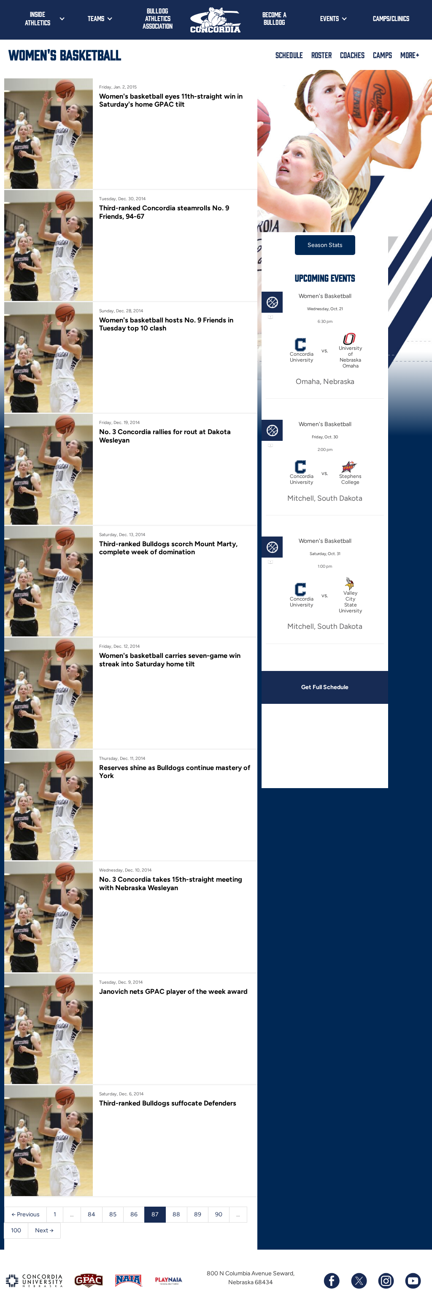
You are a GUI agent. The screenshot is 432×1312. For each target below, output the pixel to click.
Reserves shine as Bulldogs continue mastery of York (174, 771)
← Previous (25, 1214)
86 (134, 1214)
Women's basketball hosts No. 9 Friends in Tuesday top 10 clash (166, 324)
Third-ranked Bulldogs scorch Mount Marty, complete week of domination (168, 547)
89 (197, 1214)
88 (176, 1214)
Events (329, 18)
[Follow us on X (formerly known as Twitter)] (358, 1280)
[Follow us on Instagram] (385, 1280)
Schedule (289, 54)
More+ (409, 54)
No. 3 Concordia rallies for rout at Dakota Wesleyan (165, 435)
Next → (44, 1230)
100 (16, 1230)
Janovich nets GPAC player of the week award (173, 991)
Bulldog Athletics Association (158, 18)
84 (91, 1214)
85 (112, 1214)
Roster (321, 54)
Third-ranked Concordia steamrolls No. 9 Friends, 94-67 (164, 212)
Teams (96, 18)
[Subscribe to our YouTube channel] (412, 1280)
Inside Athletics (37, 18)
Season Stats (325, 245)
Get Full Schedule (324, 687)
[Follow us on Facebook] (331, 1280)
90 (218, 1214)
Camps (382, 54)
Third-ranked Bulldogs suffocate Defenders (167, 1103)
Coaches (352, 54)
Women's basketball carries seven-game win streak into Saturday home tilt (169, 659)
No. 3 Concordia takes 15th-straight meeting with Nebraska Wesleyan (170, 883)
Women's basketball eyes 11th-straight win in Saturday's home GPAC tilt (171, 100)
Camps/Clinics (391, 18)
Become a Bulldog (274, 18)
